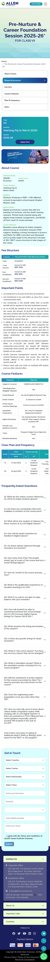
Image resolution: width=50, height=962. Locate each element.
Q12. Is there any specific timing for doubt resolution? (22, 639)
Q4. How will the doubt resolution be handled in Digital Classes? (20, 534)
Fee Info (8, 87)
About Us (10, 905)
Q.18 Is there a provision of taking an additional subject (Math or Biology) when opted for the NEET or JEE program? (23, 735)
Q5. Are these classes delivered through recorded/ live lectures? (22, 547)
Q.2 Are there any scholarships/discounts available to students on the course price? (23, 510)
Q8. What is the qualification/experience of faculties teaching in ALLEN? (23, 586)
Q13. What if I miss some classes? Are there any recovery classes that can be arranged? (24, 652)
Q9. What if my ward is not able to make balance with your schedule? (22, 598)
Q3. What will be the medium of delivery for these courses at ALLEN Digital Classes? (24, 522)
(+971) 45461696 (27, 895)
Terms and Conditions (30, 836)
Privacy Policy (10, 957)
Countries (10, 922)
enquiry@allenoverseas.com (20, 891)
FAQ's (6, 107)
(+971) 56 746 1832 (13, 895)
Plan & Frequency (12, 100)
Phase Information (12, 80)
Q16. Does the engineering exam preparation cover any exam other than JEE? (21, 696)
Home (4, 61)
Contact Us (11, 859)
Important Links (13, 913)
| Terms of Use (23, 957)
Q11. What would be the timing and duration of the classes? (23, 627)
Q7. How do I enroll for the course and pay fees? (23, 573)
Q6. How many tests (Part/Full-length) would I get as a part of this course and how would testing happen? (24, 560)
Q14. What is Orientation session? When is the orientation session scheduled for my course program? (22, 665)
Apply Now (36, 4)
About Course (10, 74)
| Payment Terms (37, 957)
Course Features (11, 94)
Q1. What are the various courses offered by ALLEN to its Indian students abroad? (23, 498)
